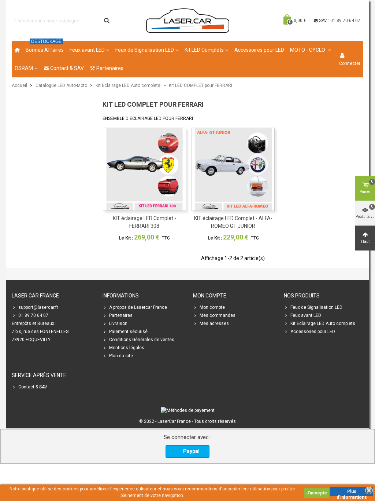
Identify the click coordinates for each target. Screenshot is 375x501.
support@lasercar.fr (38, 307)
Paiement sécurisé (128, 331)
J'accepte (316, 492)
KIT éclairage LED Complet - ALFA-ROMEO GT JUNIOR (233, 222)
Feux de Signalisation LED (144, 50)
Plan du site (121, 355)
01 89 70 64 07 (33, 315)
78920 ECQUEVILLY (31, 339)
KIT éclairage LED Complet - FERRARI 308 (144, 222)
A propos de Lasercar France (138, 307)
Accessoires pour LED (259, 50)
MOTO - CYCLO (308, 50)
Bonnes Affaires (45, 47)
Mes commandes (217, 315)
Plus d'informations (352, 492)
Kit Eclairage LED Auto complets (322, 323)
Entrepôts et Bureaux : (34, 323)
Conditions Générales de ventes (141, 339)
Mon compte (212, 307)
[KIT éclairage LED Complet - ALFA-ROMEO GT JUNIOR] (233, 169)
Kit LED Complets (204, 50)
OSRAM (24, 68)
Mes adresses (214, 323)
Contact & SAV (67, 68)
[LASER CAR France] (187, 20)
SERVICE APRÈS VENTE (39, 375)
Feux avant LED (87, 50)
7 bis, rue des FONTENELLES (40, 331)
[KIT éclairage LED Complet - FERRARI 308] (144, 169)
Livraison (118, 323)
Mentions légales (126, 347)
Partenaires (109, 68)
